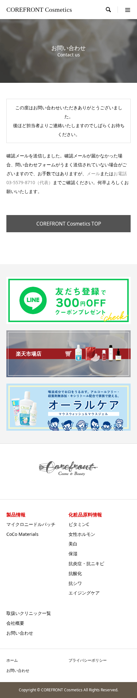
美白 (72, 544)
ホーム (12, 660)
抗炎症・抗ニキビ (86, 563)
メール (93, 173)
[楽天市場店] (68, 374)
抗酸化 (75, 573)
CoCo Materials (22, 534)
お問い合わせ (19, 633)
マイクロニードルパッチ (30, 524)
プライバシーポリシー (87, 660)
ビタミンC (78, 524)
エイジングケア (84, 593)
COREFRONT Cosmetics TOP (68, 223)
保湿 (72, 553)
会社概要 (15, 623)
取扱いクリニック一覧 (28, 613)
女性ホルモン (81, 534)
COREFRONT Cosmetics (39, 9)
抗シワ (75, 583)
